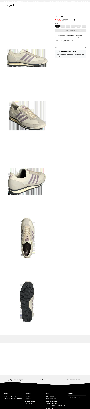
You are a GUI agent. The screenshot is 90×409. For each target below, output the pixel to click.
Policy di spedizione (51, 401)
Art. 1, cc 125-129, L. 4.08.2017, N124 (55, 406)
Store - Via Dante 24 (10, 396)
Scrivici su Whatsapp (30, 401)
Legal (47, 393)
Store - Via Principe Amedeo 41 (13, 398)
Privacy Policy (50, 408)
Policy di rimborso (51, 398)
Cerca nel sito (28, 403)
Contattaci (28, 393)
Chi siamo (27, 396)
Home (56, 13)
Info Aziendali (50, 396)
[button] (78, 5)
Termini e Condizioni (51, 403)
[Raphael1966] (9, 5)
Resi (56, 47)
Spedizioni (57, 45)
